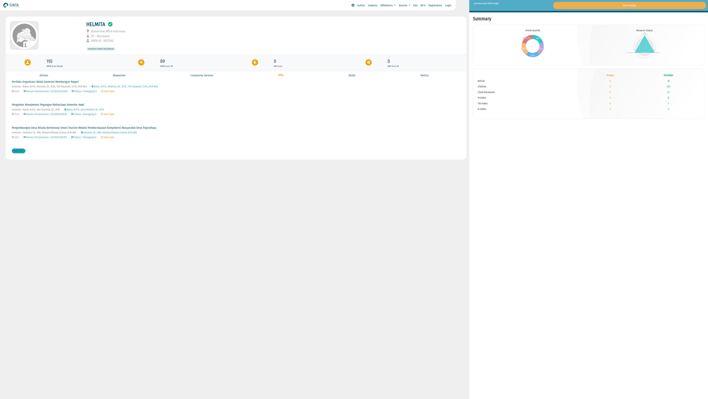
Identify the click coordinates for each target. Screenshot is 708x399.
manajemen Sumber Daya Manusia (101, 49)
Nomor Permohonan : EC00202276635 (46, 114)
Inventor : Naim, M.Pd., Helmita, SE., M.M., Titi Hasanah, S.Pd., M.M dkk (49, 86)
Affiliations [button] (386, 5)
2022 (16, 114)
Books (352, 75)
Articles (44, 75)
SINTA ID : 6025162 (102, 41)
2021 (16, 137)
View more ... (18, 151)
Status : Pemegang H (85, 91)
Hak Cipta (108, 91)
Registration (435, 5)
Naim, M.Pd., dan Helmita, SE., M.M (85, 109)
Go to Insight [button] (629, 5)
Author (361, 5)
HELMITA (95, 24)
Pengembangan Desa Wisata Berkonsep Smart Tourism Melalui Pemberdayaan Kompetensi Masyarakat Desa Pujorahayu (84, 127)
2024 (16, 91)
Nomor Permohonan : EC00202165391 (46, 137)
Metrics (425, 75)
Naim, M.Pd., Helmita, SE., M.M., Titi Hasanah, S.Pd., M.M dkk (126, 86)
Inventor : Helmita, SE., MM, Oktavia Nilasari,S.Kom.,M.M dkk (44, 132)
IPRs (281, 75)
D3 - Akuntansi (100, 36)
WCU (423, 5)
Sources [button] (403, 5)
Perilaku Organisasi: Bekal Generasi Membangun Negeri (45, 81)
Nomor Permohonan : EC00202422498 (46, 91)
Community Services (201, 75)
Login (448, 5)
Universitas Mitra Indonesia (107, 31)
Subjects (372, 5)
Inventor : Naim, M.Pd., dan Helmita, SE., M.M (36, 109)
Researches (119, 75)
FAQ (415, 5)
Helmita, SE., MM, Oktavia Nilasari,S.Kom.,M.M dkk (110, 132)
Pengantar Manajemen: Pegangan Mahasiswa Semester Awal (48, 104)
